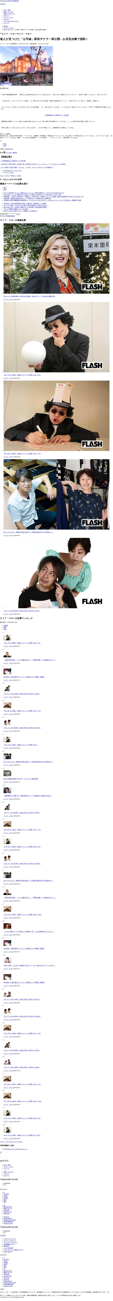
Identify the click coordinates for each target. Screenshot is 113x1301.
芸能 (5, 14)
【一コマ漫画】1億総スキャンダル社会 (16, 209)
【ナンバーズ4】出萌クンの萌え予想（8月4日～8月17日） (22, 999)
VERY (5, 1195)
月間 (5, 629)
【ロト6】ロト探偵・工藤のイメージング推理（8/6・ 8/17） (22, 1033)
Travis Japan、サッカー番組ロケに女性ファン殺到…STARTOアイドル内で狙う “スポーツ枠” (32, 194)
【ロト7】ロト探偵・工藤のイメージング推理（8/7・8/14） (22, 1135)
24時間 (6, 625)
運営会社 (6, 1246)
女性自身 (6, 1210)
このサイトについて (10, 1239)
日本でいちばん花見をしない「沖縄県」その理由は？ (20, 211)
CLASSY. (6, 1194)
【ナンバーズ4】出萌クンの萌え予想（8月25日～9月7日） (22, 611)
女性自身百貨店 (8, 1221)
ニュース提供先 (8, 1248)
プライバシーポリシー (11, 1242)
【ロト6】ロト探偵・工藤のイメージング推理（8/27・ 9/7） (22, 453)
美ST (5, 1202)
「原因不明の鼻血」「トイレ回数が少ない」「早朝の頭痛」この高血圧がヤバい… (30, 660)
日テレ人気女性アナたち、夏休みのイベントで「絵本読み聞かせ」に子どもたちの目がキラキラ (34, 193)
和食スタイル (8, 1208)
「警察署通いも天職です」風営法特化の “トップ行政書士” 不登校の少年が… (28, 795)
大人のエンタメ (14, 21)
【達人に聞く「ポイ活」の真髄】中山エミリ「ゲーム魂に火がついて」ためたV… (29, 965)
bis (4, 1205)
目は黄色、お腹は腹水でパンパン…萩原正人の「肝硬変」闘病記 (24, 677)
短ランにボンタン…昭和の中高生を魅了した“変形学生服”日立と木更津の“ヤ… (28, 532)
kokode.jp (6, 1217)
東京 (5, 187)
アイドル (6, 21)
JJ (4, 1192)
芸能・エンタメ (8, 12)
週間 (5, 627)
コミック (6, 23)
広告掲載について (9, 1244)
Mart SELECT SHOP (10, 1220)
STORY (6, 1197)
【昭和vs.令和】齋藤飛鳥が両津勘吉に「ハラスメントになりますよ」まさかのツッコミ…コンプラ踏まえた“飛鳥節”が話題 (42, 200)
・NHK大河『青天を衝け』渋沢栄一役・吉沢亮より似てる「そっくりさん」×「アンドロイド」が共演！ (33, 164)
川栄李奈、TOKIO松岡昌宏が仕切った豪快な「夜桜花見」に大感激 (25, 203)
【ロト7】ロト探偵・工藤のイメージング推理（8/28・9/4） (22, 375)
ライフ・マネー (8, 17)
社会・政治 (7, 10)
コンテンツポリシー (10, 1240)
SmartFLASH (7, 1212)
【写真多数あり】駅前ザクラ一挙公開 (56, 115)
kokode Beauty (8, 1218)
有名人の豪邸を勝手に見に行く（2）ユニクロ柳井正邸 (21, 778)
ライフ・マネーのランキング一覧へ (11, 1141)
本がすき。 (7, 1213)
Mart (5, 1200)
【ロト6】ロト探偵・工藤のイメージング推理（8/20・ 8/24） (23, 914)
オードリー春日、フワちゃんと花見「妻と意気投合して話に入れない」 (26, 205)
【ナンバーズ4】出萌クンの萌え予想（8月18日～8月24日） (22, 728)
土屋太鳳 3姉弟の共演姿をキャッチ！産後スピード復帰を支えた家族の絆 (27, 198)
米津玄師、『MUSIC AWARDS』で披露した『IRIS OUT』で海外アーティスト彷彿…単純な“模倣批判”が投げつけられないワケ (44, 196)
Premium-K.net (8, 1206)
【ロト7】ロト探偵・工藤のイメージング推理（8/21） (21, 745)
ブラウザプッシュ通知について (13, 1250)
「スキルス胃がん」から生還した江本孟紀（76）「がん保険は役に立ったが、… (29, 931)
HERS (5, 1198)
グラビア (6, 19)
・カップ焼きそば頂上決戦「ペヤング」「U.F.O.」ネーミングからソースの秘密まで (26, 167)
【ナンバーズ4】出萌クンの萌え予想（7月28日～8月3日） (22, 1067)
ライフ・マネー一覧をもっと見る (10, 175)
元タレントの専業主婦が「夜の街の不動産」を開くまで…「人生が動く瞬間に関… (30, 296)
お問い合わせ (8, 1251)
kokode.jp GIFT (8, 1223)
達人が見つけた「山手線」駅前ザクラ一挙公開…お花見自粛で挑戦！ (25, 207)
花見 (5, 189)
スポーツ (6, 15)
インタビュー (10, 14)
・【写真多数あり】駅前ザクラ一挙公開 (12, 161)
